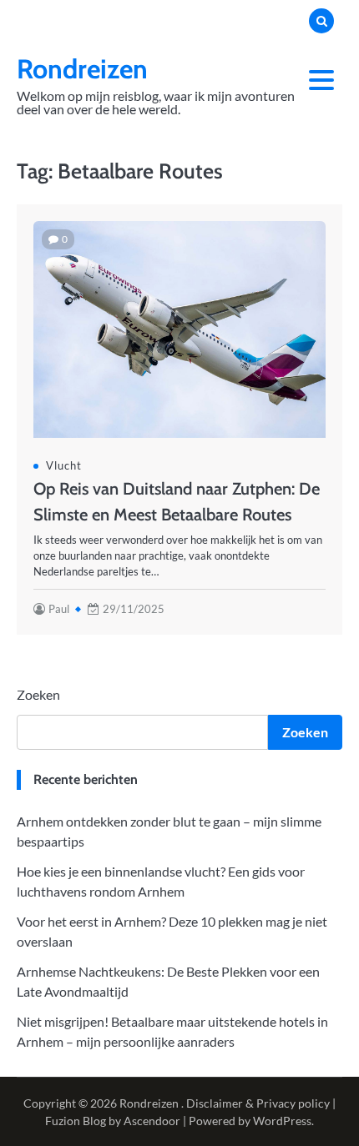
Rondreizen (82, 69)
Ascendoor (152, 1120)
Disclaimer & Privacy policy (258, 1103)
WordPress (282, 1120)
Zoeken (38, 694)
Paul (58, 609)
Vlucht (64, 465)
